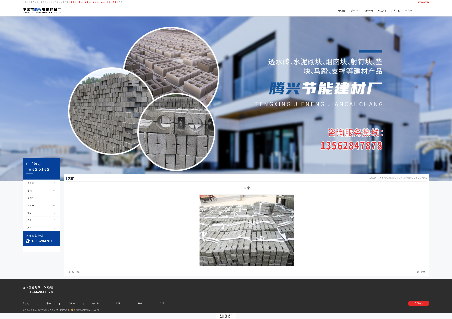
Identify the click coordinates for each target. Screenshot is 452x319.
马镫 (29, 220)
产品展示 (408, 178)
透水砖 (30, 183)
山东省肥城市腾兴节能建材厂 (390, 178)
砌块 (29, 190)
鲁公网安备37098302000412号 (87, 310)
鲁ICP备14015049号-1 (61, 310)
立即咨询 (419, 303)
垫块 (29, 213)
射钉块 (30, 205)
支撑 (29, 228)
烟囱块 (30, 198)
